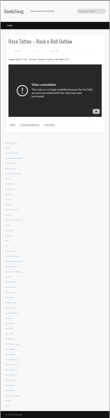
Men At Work (10, 266)
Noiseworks (10, 292)
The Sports (10, 385)
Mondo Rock (10, 287)
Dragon (8, 199)
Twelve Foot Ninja (12, 395)
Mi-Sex (8, 277)
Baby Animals (10, 163)
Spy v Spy (9, 333)
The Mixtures (10, 375)
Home (9, 25)
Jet (6, 246)
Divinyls (8, 194)
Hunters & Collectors (14, 220)
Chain (7, 178)
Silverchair (9, 323)
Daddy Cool (10, 189)
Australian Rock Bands (14, 158)
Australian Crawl (12, 153)
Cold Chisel (10, 184)
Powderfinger (11, 302)
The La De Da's (11, 364)
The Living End (11, 369)
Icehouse (9, 235)
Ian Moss (9, 230)
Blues (13, 125)
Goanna (8, 204)
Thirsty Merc (10, 390)
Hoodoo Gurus (11, 209)
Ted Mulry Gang (12, 344)
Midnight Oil (10, 282)
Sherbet (8, 318)
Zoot (7, 406)
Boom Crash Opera (13, 173)
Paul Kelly (9, 297)
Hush (7, 225)
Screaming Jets (11, 313)
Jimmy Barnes (11, 251)
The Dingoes (10, 354)
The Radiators (11, 380)
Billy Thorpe (10, 168)
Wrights (8, 401)
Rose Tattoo (54, 51)
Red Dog (17, 51)
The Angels (10, 349)
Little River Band (12, 256)
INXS (7, 240)
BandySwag (14, 11)
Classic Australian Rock (30, 125)
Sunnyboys (10, 339)
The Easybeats (11, 359)
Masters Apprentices (14, 261)
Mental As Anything (13, 271)
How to (8, 215)
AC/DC (8, 147)
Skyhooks (9, 328)
